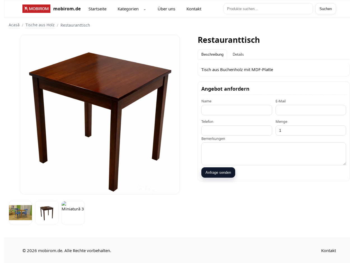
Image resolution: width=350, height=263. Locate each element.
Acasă (14, 24)
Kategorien (128, 8)
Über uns (166, 8)
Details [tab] (238, 54)
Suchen (325, 9)
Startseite (97, 8)
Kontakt (193, 8)
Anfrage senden (218, 172)
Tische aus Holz (40, 24)
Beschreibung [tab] (212, 54)
